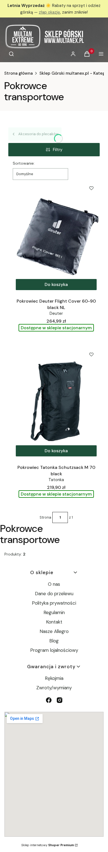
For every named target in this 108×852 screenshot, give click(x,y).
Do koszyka (56, 284)
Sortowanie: (24, 163)
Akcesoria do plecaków (38, 134)
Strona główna (18, 73)
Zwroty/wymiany (54, 688)
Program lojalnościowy (54, 650)
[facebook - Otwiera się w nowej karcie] (48, 700)
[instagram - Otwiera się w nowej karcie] (59, 700)
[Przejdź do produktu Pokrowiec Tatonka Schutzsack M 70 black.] (56, 402)
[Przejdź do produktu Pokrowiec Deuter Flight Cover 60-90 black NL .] (56, 236)
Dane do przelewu (54, 593)
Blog (54, 641)
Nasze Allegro (54, 631)
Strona (45, 517)
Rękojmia (54, 678)
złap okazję (49, 12)
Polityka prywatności (54, 603)
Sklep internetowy (47, 845)
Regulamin (54, 612)
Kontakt (54, 622)
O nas (54, 584)
